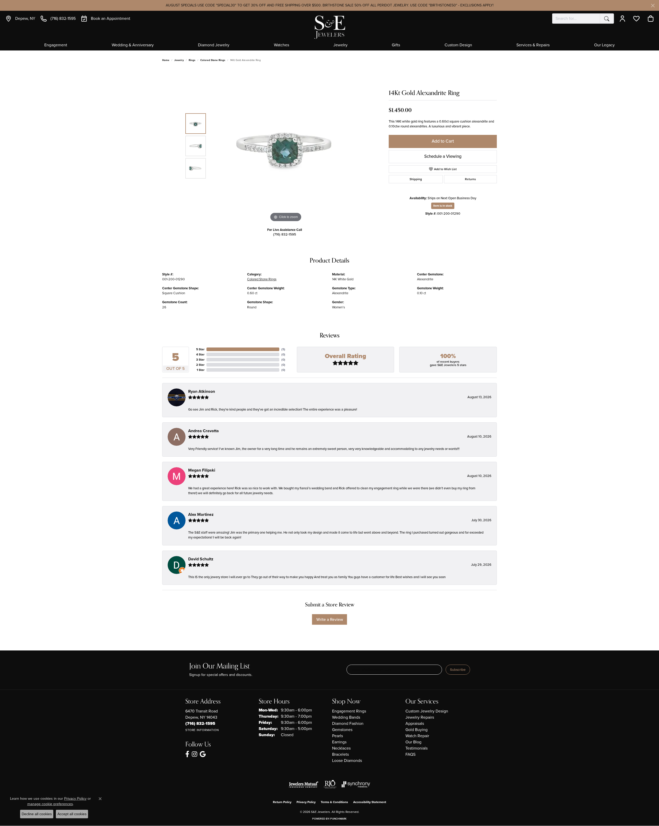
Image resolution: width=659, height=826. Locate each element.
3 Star (200, 359)
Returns (470, 179)
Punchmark (338, 819)
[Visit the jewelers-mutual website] (303, 784)
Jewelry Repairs (419, 717)
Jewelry (340, 45)
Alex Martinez (201, 514)
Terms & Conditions (334, 802)
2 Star (200, 364)
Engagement (55, 45)
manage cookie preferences (50, 804)
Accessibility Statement (369, 802)
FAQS (410, 754)
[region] (286, 146)
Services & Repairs (533, 45)
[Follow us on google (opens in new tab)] (203, 754)
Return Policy (282, 802)
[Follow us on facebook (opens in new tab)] (187, 754)
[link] (20, 18)
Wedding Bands (346, 717)
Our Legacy (604, 45)
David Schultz (200, 559)
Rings (192, 60)
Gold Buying (416, 730)
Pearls (337, 736)
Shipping (416, 179)
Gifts (396, 45)
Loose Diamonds (347, 760)
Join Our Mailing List (219, 666)
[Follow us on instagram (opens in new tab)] (194, 754)
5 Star (200, 349)
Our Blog (413, 742)
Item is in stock (442, 206)
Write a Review (329, 619)
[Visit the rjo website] (330, 784)
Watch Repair (417, 736)
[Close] (652, 5)
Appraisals (414, 723)
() (283, 349)
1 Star (200, 370)
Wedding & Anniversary (133, 45)
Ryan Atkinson (201, 391)
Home (165, 60)
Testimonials (416, 748)
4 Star (200, 354)
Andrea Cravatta (203, 431)
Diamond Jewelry (213, 45)
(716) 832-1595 (284, 234)
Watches (281, 45)
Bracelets (340, 754)
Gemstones (342, 730)
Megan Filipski (201, 470)
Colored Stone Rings (212, 60)
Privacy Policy (306, 802)
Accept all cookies (71, 814)
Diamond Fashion (347, 723)
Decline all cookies (37, 814)
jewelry (179, 60)
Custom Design (458, 45)
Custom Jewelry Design (426, 711)
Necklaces (341, 748)
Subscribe (458, 669)
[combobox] (576, 18)
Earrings (339, 742)
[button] (623, 18)
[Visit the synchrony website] (356, 784)
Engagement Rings (349, 711)
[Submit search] (607, 18)
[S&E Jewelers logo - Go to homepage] (329, 26)
